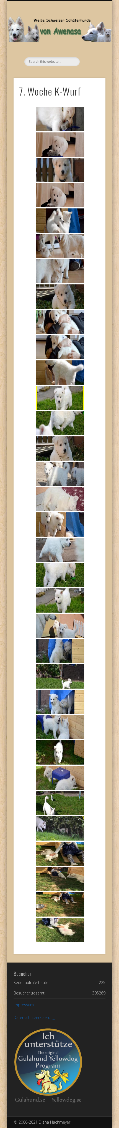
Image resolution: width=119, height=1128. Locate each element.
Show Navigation (91, 49)
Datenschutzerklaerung (34, 1017)
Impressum (24, 1004)
